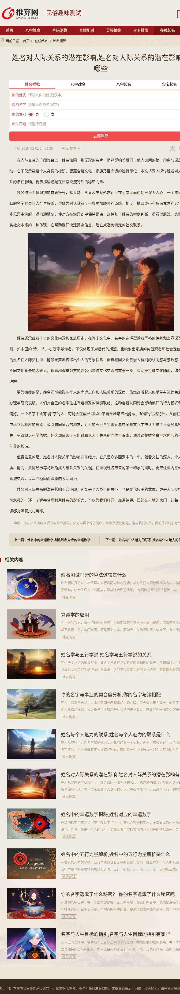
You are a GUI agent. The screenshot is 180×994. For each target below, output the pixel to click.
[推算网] (20, 13)
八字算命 (32, 30)
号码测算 (59, 30)
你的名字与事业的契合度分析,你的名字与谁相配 (111, 694)
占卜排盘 (140, 30)
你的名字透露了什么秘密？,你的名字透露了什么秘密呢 (118, 894)
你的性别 (19, 114)
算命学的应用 (75, 615)
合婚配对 (86, 30)
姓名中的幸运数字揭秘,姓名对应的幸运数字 (106, 814)
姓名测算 (59, 41)
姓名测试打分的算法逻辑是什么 (94, 575)
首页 (9, 30)
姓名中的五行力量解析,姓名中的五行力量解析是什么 (115, 854)
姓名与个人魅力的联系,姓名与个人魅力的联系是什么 (115, 734)
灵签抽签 (113, 30)
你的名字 (19, 105)
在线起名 (41, 41)
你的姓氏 (19, 95)
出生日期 (19, 124)
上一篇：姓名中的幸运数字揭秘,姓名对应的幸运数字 (52, 540)
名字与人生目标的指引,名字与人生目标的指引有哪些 (115, 934)
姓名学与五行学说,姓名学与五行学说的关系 (106, 655)
